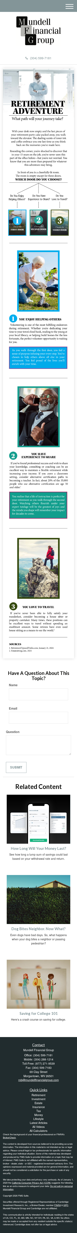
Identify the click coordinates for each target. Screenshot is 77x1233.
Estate (38, 1103)
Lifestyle (38, 1119)
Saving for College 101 (39, 1013)
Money (38, 1115)
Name (13, 685)
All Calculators (38, 1131)
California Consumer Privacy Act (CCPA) (31, 1182)
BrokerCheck (9, 1137)
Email (13, 708)
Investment (38, 1099)
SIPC (65, 1205)
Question (13, 732)
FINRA (57, 1205)
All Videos (38, 1127)
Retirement (38, 1095)
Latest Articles (38, 1123)
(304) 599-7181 (41, 58)
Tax (38, 1111)
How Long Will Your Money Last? (38, 848)
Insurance (38, 1107)
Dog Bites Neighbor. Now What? (38, 929)
